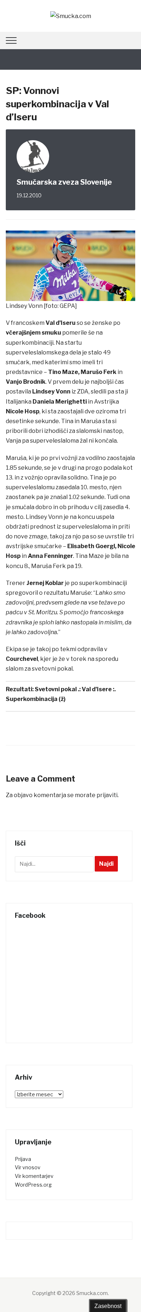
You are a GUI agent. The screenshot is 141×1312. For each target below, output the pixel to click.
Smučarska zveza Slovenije (64, 182)
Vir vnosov (27, 1167)
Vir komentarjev (34, 1176)
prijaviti (107, 795)
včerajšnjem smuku (33, 332)
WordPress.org (33, 1185)
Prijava (23, 1159)
